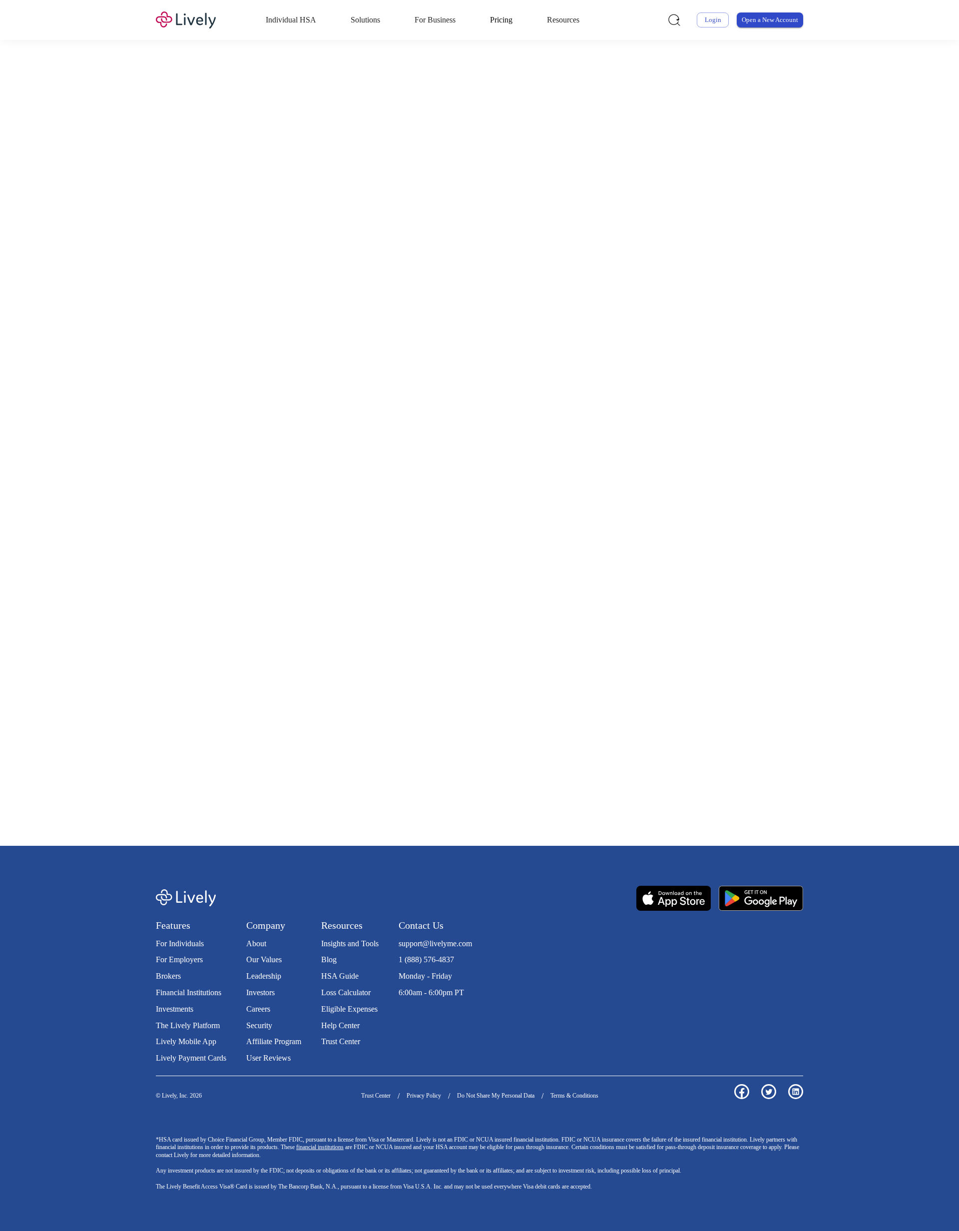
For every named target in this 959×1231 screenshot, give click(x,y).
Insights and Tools (350, 943)
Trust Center (340, 1041)
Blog (329, 959)
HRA (467, 206)
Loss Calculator (346, 992)
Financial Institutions (188, 992)
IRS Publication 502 (679, 762)
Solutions (365, 19)
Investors (260, 992)
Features (173, 925)
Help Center (340, 1025)
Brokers (168, 976)
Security (259, 1025)
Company (265, 925)
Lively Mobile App (186, 1041)
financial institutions (320, 1147)
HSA (427, 206)
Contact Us (421, 925)
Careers (258, 1009)
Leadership (263, 976)
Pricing (501, 19)
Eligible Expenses (349, 1009)
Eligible (382, 365)
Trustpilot (414, 1013)
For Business (435, 19)
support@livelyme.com (435, 943)
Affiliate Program (273, 1041)
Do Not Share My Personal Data (495, 1095)
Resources (563, 19)
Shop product (630, 617)
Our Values (264, 959)
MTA (507, 206)
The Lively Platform (188, 1025)
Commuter (550, 206)
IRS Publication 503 (268, 773)
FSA (446, 206)
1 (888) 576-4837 (426, 959)
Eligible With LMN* (569, 365)
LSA (487, 206)
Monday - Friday (425, 976)
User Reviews (268, 1058)
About (256, 943)
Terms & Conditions (574, 1095)
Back (694, 514)
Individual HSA (291, 19)
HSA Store (370, 762)
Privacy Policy (424, 1095)
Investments (174, 1009)
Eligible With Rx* (465, 365)
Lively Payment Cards (191, 1058)
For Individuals (180, 943)
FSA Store (407, 762)
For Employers (179, 959)
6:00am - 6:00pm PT (431, 992)
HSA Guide (340, 976)
